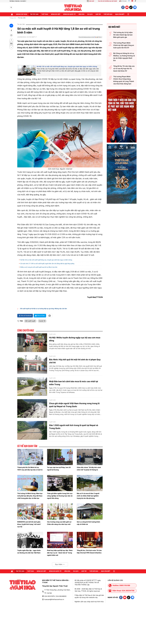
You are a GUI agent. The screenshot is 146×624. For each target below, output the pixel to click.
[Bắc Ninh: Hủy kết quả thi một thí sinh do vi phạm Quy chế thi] (32, 364)
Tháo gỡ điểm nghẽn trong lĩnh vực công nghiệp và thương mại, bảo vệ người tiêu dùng (60, 495)
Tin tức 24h (34, 14)
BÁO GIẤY (91, 1)
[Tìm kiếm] (11, 7)
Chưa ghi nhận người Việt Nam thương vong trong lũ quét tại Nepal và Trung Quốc (74, 405)
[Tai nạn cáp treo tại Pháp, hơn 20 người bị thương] (60, 457)
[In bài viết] (11, 35)
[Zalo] (135, 7)
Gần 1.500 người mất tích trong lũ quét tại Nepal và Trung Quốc (73, 426)
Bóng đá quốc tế (69, 14)
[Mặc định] (11, 43)
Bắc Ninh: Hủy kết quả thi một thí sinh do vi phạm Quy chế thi (75, 361)
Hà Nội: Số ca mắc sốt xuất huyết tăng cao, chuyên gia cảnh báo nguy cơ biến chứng (67, 66)
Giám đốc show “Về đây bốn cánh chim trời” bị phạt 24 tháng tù (89, 468)
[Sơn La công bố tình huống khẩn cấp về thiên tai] (90, 511)
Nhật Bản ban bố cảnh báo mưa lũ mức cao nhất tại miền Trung (73, 383)
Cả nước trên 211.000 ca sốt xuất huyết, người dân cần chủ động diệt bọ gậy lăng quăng (47, 263)
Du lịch (90, 14)
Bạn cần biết (119, 14)
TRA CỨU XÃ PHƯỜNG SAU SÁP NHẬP (107, 1)
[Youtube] (132, 1)
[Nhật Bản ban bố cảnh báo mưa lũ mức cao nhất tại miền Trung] (32, 386)
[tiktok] (131, 7)
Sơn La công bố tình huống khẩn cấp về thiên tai (88, 523)
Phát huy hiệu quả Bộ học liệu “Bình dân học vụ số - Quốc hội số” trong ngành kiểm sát (60, 552)
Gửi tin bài (124, 1)
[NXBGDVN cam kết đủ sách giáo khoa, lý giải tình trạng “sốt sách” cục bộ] (30, 511)
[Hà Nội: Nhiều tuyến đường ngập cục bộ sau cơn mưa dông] (32, 342)
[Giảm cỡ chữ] (11, 47)
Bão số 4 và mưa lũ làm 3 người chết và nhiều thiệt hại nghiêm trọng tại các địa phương (88, 495)
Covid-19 (42, 321)
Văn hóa (81, 14)
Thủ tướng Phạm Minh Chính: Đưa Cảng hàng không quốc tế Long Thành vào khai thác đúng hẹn (123, 80)
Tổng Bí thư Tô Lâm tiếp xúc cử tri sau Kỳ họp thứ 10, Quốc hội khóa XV (124, 68)
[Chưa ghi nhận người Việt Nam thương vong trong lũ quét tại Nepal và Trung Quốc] (32, 408)
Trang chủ (12, 18)
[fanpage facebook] (123, 7)
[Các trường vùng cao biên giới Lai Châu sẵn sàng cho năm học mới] (60, 511)
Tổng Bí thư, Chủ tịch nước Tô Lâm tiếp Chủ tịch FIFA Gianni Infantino (89, 551)
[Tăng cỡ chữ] (11, 39)
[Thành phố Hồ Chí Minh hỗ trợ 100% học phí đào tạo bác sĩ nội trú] (30, 457)
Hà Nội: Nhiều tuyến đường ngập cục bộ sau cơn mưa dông (74, 339)
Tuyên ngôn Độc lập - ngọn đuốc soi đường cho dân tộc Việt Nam (29, 551)
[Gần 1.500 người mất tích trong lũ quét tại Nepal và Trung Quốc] (32, 430)
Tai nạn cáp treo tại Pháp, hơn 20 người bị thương (59, 468)
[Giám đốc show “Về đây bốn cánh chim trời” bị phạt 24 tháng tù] (90, 457)
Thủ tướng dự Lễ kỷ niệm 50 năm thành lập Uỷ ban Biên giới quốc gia (123, 34)
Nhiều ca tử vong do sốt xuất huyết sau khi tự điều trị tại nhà (38, 267)
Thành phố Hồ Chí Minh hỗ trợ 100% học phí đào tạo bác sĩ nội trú (30, 468)
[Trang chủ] (11, 14)
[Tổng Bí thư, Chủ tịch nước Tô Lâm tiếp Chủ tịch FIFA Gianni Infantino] (90, 540)
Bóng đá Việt (55, 14)
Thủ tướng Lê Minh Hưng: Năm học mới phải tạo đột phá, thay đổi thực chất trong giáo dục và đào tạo (30, 495)
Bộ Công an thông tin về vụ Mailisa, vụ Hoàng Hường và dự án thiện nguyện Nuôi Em (124, 56)
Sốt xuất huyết (30, 321)
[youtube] (127, 7)
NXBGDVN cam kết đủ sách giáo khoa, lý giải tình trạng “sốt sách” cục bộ (29, 524)
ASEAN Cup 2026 (21, 14)
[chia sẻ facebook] (11, 30)
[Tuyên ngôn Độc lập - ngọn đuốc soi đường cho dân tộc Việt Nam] (30, 540)
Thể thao (44, 14)
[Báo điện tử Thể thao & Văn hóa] (73, 7)
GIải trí (98, 14)
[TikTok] (136, 1)
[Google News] (90, 38)
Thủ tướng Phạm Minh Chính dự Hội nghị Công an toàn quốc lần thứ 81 (123, 45)
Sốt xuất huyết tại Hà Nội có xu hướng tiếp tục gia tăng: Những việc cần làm (43, 308)
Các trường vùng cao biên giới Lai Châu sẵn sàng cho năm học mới (59, 523)
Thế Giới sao (108, 14)
